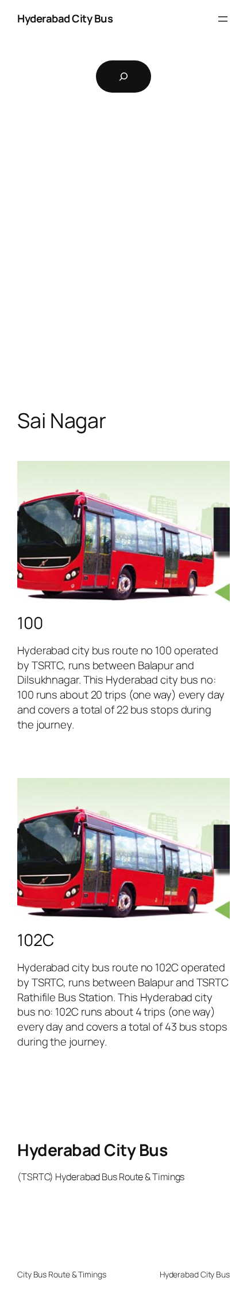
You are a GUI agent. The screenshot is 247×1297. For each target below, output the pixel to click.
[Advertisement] (123, 268)
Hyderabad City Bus (65, 18)
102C (35, 940)
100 (30, 623)
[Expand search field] (123, 76)
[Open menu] (223, 19)
